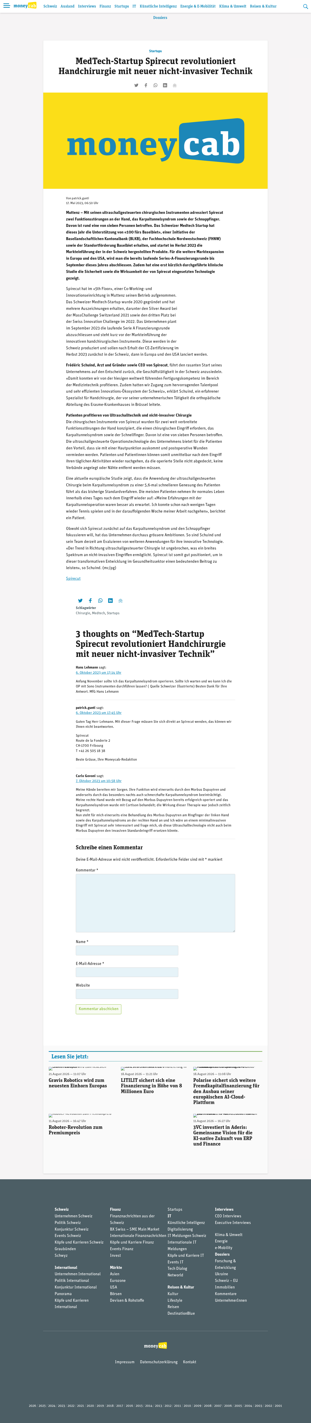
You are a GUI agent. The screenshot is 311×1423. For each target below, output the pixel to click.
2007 (218, 1406)
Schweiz (50, 6)
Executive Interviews (233, 1223)
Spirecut (73, 579)
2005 (238, 1406)
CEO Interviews (228, 1216)
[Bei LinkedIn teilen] (165, 85)
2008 (208, 1406)
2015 (139, 1406)
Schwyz (61, 1256)
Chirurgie (83, 613)
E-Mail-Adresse (90, 964)
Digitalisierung (180, 1230)
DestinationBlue (181, 1314)
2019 (100, 1406)
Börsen (116, 1294)
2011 (177, 1406)
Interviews (87, 6)
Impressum (125, 1362)
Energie (221, 1241)
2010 (187, 1406)
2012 (168, 1406)
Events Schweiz (68, 1236)
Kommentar (87, 870)
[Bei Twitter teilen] (136, 85)
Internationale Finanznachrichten (138, 1236)
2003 (258, 1406)
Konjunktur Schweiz (72, 1230)
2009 (197, 1406)
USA (113, 1288)
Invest (115, 1256)
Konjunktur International (76, 1288)
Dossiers (160, 18)
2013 (158, 1406)
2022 (71, 1406)
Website (83, 986)
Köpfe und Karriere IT (186, 1256)
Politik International (72, 1281)
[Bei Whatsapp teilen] (155, 85)
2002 (268, 1406)
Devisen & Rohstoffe (127, 1301)
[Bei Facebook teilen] (146, 85)
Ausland (67, 6)
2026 (32, 1406)
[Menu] (7, 6)
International (66, 1268)
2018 (110, 1406)
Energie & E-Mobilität (198, 6)
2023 (61, 1406)
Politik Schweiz (68, 1223)
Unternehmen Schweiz (73, 1216)
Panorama (63, 1294)
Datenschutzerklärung (159, 1362)
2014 (148, 1406)
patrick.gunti (80, 198)
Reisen (173, 1307)
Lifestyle (175, 1301)
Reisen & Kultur (263, 6)
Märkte (116, 1268)
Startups (122, 6)
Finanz (105, 6)
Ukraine (221, 1274)
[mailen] (174, 85)
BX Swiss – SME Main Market (134, 1230)
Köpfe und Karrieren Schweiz (79, 1243)
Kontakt (189, 1362)
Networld (175, 1275)
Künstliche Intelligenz (158, 6)
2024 (51, 1406)
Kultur (173, 1294)
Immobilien (225, 1288)
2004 (248, 1406)
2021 (80, 1406)
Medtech (98, 613)
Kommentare (226, 1294)
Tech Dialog (177, 1269)
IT (134, 6)
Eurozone (118, 1281)
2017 (119, 1406)
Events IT (176, 1262)
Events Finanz (121, 1249)
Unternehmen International (78, 1274)
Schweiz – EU (226, 1281)
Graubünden (65, 1249)
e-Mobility (223, 1248)
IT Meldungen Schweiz (187, 1236)
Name (82, 942)
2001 (278, 1406)
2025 (42, 1406)
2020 (90, 1406)
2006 (228, 1406)
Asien (114, 1274)
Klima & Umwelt (232, 6)
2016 (129, 1406)
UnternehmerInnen (231, 1301)
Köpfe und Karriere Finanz (132, 1243)
